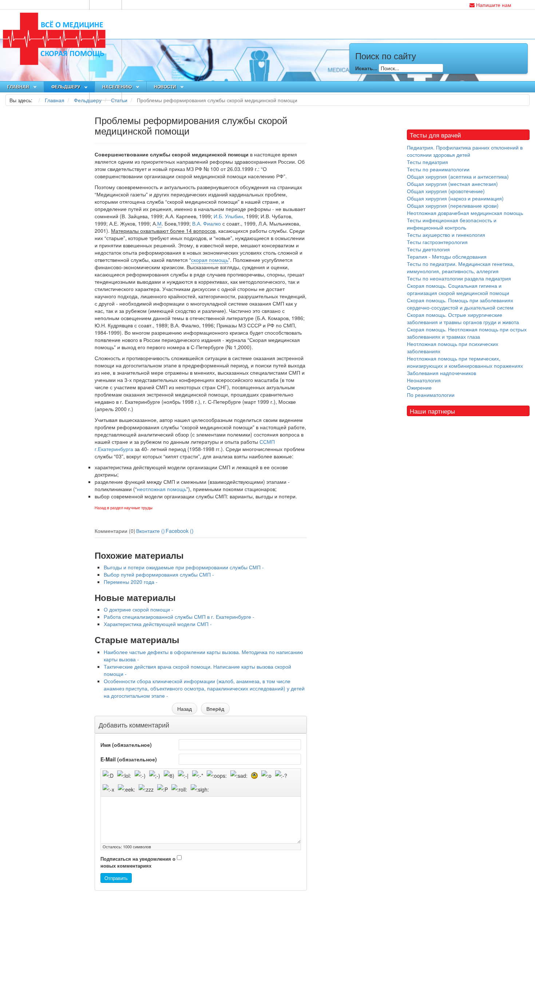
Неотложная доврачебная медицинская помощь (465, 212)
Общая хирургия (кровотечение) (446, 191)
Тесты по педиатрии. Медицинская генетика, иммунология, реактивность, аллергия (460, 267)
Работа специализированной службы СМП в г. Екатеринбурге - (179, 616)
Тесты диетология (428, 249)
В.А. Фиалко (206, 223)
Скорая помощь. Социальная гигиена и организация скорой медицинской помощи (458, 289)
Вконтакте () (150, 530)
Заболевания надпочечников (441, 373)
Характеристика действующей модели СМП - (158, 624)
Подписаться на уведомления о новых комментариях (137, 862)
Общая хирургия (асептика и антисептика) (458, 176)
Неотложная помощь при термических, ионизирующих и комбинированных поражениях (465, 362)
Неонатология (424, 380)
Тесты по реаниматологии (438, 169)
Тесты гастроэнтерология (437, 242)
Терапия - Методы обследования (447, 256)
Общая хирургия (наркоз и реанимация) (455, 198)
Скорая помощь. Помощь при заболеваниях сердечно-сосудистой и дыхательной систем (460, 303)
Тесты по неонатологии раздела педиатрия (459, 278)
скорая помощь (209, 259)
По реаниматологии (431, 394)
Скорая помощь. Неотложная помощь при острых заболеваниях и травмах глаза (467, 333)
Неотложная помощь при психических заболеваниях (452, 347)
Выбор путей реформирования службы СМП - (159, 574)
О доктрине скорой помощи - (138, 609)
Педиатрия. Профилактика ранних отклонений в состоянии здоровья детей (465, 151)
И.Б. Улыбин (228, 216)
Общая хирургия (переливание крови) (453, 205)
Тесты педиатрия (427, 162)
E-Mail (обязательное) (128, 759)
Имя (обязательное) (126, 744)
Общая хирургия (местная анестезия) (452, 183)
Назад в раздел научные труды (123, 508)
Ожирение (419, 387)
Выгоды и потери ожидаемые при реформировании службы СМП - (184, 567)
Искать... (366, 68)
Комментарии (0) (115, 530)
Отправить (116, 878)
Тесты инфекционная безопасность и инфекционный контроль (451, 223)
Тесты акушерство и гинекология (446, 234)
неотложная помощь (161, 489)
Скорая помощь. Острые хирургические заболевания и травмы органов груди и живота (463, 318)
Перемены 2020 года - (131, 581)
